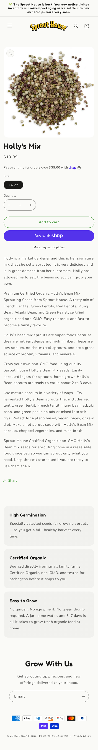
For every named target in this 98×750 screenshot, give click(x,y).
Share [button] (13, 480)
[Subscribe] (83, 696)
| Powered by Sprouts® (53, 736)
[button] (9, 26)
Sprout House (28, 736)
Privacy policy (82, 736)
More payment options (49, 247)
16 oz (13, 185)
